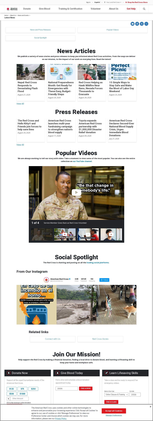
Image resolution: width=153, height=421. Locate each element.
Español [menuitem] (97, 2)
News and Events (23, 15)
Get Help (131, 8)
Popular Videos (113, 30)
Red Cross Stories (100, 338)
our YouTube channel (82, 161)
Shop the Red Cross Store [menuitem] (137, 2)
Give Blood (44, 8)
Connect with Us (52, 338)
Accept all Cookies (113, 411)
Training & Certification (70, 8)
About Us (113, 8)
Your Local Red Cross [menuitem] (113, 2)
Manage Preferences (114, 415)
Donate (27, 8)
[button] (144, 9)
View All (20, 103)
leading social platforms (98, 262)
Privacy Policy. (61, 418)
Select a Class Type (109, 391)
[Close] (150, 406)
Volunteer (96, 8)
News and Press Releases (40, 30)
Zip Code (131, 391)
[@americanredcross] (46, 280)
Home (6, 15)
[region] (76, 412)
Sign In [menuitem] (88, 2)
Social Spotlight (40, 38)
